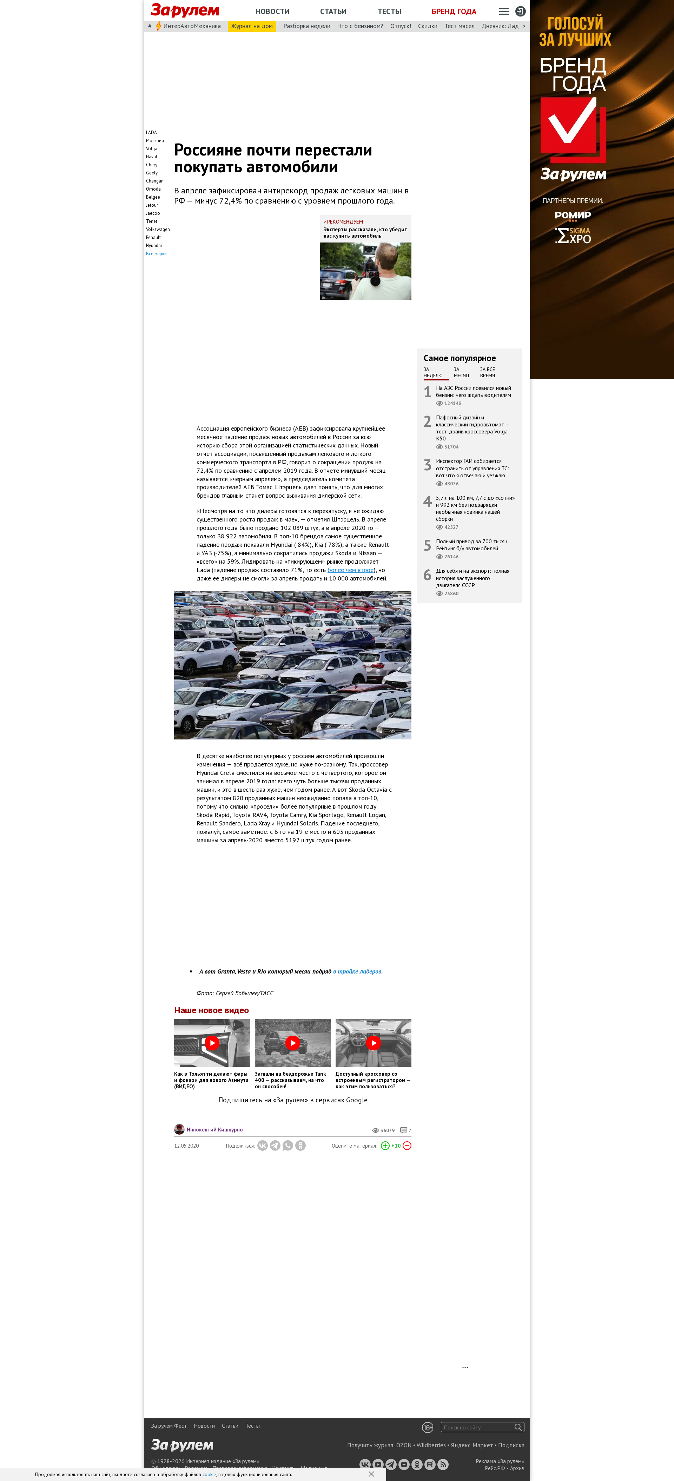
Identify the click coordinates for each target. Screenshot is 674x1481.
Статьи (333, 11)
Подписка (511, 1445)
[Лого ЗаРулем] (185, 10)
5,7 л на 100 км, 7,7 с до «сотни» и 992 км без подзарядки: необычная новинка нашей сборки (475, 508)
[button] (372, 1474)
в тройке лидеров (357, 971)
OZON (404, 1445)
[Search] (518, 1427)
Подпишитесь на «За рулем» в (293, 1100)
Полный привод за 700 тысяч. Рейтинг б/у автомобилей (472, 545)
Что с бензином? (360, 26)
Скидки (427, 26)
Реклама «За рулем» (500, 1461)
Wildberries (431, 1445)
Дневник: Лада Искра (511, 26)
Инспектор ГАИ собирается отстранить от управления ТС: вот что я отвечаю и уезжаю (472, 467)
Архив (517, 1468)
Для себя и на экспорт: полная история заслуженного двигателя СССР (472, 577)
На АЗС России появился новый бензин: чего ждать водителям (473, 391)
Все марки (156, 254)
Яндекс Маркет (472, 1445)
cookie (209, 1474)
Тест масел (459, 26)
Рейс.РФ (495, 1468)
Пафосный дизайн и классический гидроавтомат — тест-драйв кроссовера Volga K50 (473, 427)
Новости (273, 11)
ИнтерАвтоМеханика (192, 26)
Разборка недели (306, 26)
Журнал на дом (252, 26)
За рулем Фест (169, 1425)
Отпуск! (400, 26)
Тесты (389, 11)
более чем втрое (351, 570)
